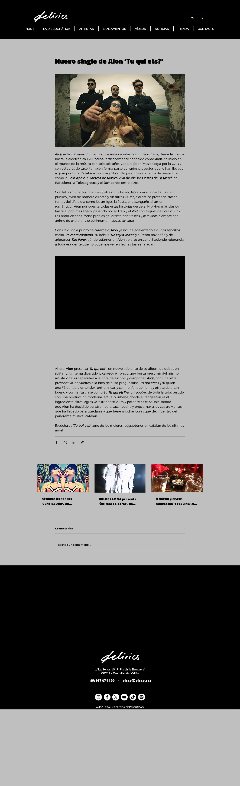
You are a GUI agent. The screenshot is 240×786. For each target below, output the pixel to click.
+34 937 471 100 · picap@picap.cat (120, 680)
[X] (115, 697)
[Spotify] (141, 697)
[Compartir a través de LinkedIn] (74, 442)
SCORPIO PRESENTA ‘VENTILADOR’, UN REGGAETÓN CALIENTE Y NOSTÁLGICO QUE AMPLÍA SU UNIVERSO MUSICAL (61, 501)
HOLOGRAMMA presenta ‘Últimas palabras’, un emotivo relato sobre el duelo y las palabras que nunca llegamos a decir (118, 501)
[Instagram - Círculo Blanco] (98, 697)
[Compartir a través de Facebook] (56, 442)
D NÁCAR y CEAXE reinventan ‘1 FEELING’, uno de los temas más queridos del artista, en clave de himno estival (177, 501)
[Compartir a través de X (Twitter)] (65, 442)
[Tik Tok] (132, 697)
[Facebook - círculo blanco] (107, 697)
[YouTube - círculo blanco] (124, 697)
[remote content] (120, 348)
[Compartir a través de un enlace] (82, 442)
